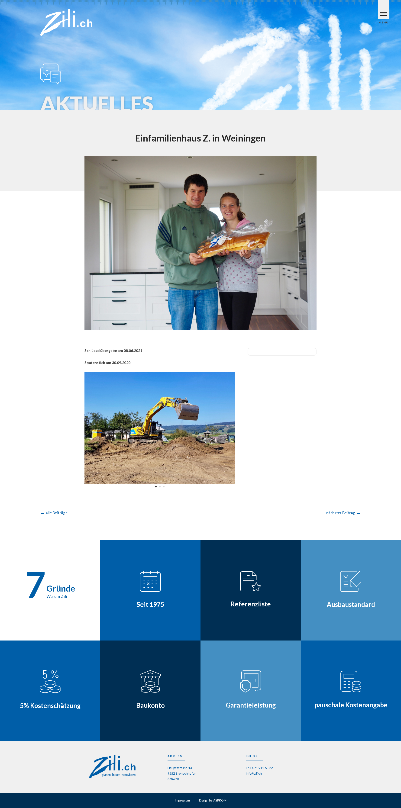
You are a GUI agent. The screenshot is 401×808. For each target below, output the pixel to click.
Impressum (182, 800)
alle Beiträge (54, 512)
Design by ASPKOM (212, 800)
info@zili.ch (254, 773)
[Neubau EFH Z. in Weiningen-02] (159, 484)
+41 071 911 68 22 (259, 768)
